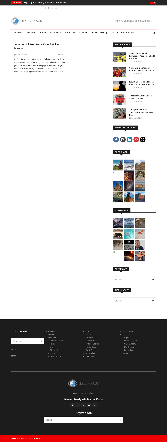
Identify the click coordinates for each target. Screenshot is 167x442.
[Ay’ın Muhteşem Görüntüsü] (129, 249)
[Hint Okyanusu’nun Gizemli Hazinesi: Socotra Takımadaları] (129, 169)
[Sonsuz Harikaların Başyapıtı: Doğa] (129, 227)
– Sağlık (126, 337)
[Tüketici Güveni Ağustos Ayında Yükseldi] (120, 100)
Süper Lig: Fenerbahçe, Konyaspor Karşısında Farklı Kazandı (142, 56)
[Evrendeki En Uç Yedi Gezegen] (129, 180)
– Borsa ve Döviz (55, 340)
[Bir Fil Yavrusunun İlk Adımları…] (118, 238)
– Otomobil (53, 350)
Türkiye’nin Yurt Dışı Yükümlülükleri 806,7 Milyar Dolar (141, 112)
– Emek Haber (129, 350)
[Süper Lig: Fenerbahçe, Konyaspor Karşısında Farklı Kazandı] (120, 57)
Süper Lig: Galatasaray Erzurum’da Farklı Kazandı (45, 3)
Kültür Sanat (80, 32)
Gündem (31, 32)
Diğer (129, 32)
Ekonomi (54, 32)
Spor (66, 32)
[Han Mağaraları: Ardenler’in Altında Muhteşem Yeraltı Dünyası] (118, 201)
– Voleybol (89, 340)
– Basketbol (90, 337)
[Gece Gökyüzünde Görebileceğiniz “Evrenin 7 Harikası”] (129, 191)
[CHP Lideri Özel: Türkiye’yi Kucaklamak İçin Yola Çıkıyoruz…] (140, 249)
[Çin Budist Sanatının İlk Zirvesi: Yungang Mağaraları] (140, 180)
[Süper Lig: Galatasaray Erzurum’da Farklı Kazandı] (120, 72)
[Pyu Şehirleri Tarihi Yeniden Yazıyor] (118, 169)
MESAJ (14, 356)
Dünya (43, 32)
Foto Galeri (90, 356)
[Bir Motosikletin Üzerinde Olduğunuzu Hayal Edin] (140, 227)
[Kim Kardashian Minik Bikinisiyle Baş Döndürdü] (140, 260)
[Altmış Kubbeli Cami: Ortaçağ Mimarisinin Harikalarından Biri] (129, 201)
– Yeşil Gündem (129, 344)
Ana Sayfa (17, 32)
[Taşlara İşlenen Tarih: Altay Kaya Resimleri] (118, 172)
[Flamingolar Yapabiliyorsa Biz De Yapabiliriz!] (140, 238)
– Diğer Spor (90, 347)
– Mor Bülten (128, 347)
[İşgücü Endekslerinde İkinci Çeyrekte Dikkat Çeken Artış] (120, 86)
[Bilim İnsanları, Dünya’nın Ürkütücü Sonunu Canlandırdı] (129, 260)
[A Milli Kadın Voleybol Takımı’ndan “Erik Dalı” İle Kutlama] (118, 252)
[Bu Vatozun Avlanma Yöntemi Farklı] (129, 238)
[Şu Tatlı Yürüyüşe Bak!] (118, 249)
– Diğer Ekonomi (55, 356)
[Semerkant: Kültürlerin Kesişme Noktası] (118, 191)
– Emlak (51, 353)
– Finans (51, 344)
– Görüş (126, 353)
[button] (151, 3)
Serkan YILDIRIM (33, 438)
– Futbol (88, 334)
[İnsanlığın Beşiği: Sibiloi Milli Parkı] (140, 191)
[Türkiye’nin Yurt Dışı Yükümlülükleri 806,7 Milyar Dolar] (120, 114)
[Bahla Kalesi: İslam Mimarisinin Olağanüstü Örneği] (140, 201)
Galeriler (117, 32)
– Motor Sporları (92, 344)
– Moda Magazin (130, 340)
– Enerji (51, 347)
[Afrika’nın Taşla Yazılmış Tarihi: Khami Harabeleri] (140, 169)
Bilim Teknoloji (100, 32)
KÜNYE (14, 349)
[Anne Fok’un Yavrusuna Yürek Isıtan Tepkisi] (118, 227)
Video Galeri (128, 331)
